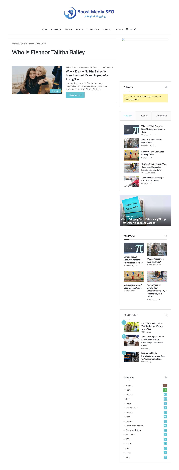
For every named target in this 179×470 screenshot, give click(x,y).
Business (56, 29)
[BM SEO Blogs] (89, 13)
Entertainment (132, 408)
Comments (161, 115)
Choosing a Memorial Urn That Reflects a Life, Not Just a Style (152, 326)
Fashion (129, 421)
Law (127, 448)
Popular (128, 115)
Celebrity (130, 412)
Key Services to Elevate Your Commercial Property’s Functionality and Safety (154, 167)
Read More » (75, 95)
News (128, 452)
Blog (127, 399)
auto (128, 457)
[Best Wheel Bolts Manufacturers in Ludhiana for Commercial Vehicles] (131, 357)
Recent (143, 115)
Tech (67, 29)
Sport (128, 417)
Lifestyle (92, 29)
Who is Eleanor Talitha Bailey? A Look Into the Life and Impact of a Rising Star (87, 75)
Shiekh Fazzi (73, 67)
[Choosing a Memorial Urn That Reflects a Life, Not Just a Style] (131, 327)
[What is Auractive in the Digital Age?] (131, 143)
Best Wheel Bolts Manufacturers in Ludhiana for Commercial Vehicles (153, 356)
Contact (107, 29)
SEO (127, 439)
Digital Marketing (133, 430)
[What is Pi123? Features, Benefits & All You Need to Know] (131, 130)
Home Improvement (134, 426)
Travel (128, 443)
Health (79, 29)
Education (130, 435)
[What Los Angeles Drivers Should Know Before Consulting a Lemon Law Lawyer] (131, 340)
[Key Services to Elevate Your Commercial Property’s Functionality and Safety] (131, 168)
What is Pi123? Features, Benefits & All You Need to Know (153, 129)
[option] (145, 210)
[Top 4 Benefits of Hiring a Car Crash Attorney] (131, 181)
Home (44, 29)
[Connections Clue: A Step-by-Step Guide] (131, 155)
